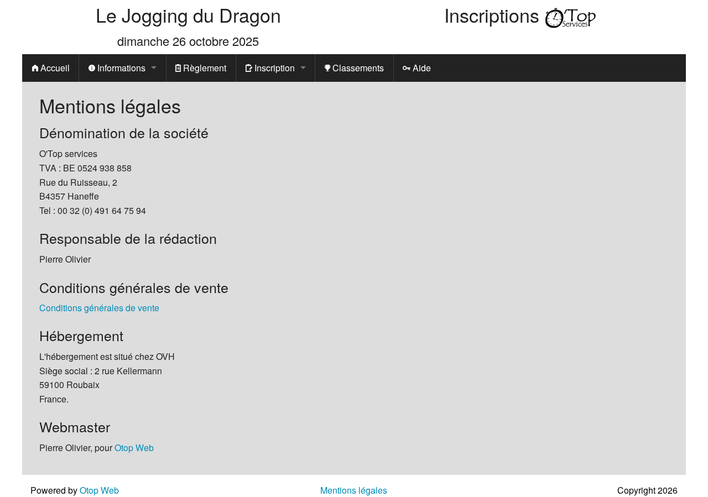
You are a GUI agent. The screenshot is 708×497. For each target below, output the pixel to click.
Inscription (273, 67)
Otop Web (134, 447)
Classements (357, 67)
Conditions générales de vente (99, 307)
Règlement (203, 67)
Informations (120, 67)
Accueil (54, 67)
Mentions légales (353, 490)
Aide (420, 67)
